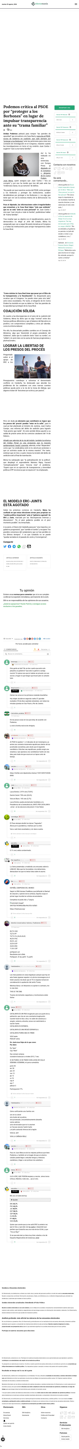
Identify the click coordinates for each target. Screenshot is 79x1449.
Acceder (47, 638)
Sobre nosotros (45, 1412)
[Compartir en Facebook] (9, 546)
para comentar (26, 594)
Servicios (6, 1418)
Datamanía (25, 1415)
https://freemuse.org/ (17, 909)
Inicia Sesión (7, 1426)
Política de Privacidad (47, 1415)
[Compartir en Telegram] (14, 546)
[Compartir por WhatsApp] (19, 546)
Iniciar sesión (65, 1439)
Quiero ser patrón (8, 1423)
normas (17, 594)
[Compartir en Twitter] (5, 546)
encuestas (56, 1375)
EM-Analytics (26, 1412)
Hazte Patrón (26, 604)
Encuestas (6, 1412)
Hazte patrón (65, 1436)
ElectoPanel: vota (64, 107)
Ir (72, 119)
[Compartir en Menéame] (24, 546)
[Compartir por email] (28, 546)
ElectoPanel (7, 1415)
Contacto (44, 1418)
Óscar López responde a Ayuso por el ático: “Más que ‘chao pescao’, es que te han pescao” (66, 190)
